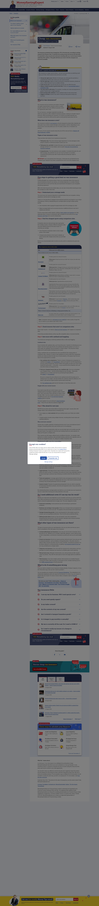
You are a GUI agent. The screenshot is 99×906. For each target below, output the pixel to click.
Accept (43, 458)
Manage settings (48, 462)
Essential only (53, 458)
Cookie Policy (63, 449)
